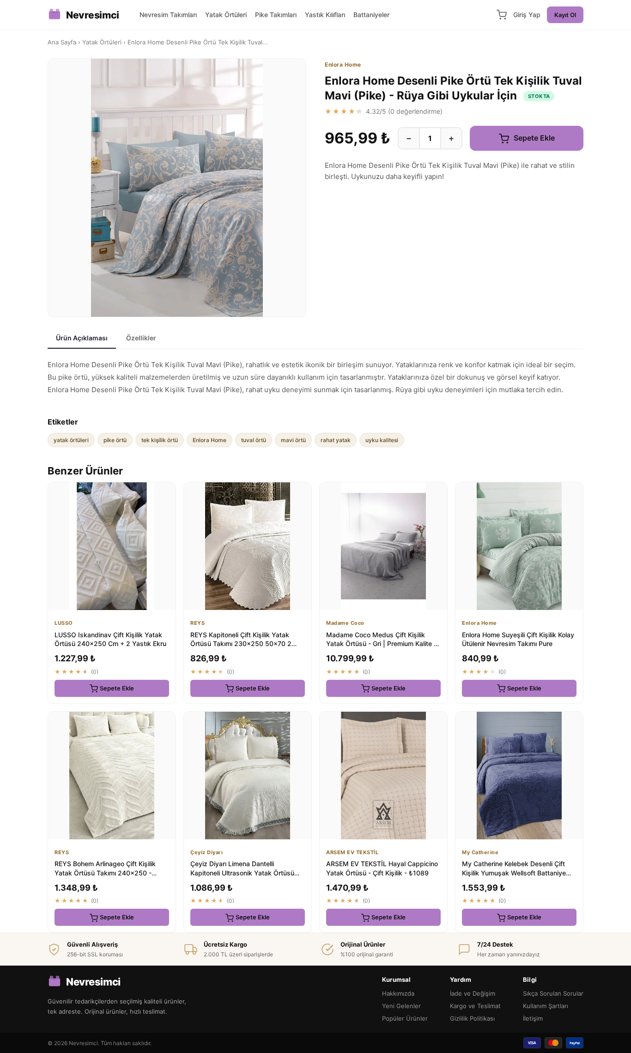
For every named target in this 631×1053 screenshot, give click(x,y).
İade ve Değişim (472, 993)
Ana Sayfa (62, 42)
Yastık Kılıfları (325, 14)
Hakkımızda (398, 993)
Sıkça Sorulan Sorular (553, 993)
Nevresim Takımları (168, 14)
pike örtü (115, 440)
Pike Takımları (276, 14)
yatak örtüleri (71, 440)
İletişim (533, 1018)
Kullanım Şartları (545, 1006)
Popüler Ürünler (405, 1018)
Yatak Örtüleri (226, 14)
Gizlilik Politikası (472, 1018)
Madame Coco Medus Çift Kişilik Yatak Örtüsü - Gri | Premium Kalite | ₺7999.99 (381, 644)
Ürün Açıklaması (82, 338)
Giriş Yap (526, 14)
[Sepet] (502, 15)
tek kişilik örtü (159, 440)
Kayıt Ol (565, 14)
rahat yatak (336, 440)
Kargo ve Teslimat (475, 1006)
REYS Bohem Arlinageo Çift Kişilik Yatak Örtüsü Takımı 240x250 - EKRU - (105, 873)
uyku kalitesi (381, 440)
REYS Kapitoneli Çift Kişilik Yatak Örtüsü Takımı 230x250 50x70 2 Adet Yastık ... (240, 644)
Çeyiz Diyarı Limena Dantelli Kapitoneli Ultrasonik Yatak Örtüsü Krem (242, 873)
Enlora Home (209, 440)
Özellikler (141, 338)
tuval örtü (253, 440)
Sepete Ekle (533, 137)
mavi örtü (293, 440)
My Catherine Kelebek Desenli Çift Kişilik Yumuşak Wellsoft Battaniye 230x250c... (514, 873)
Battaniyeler (371, 14)
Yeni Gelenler (401, 1006)
